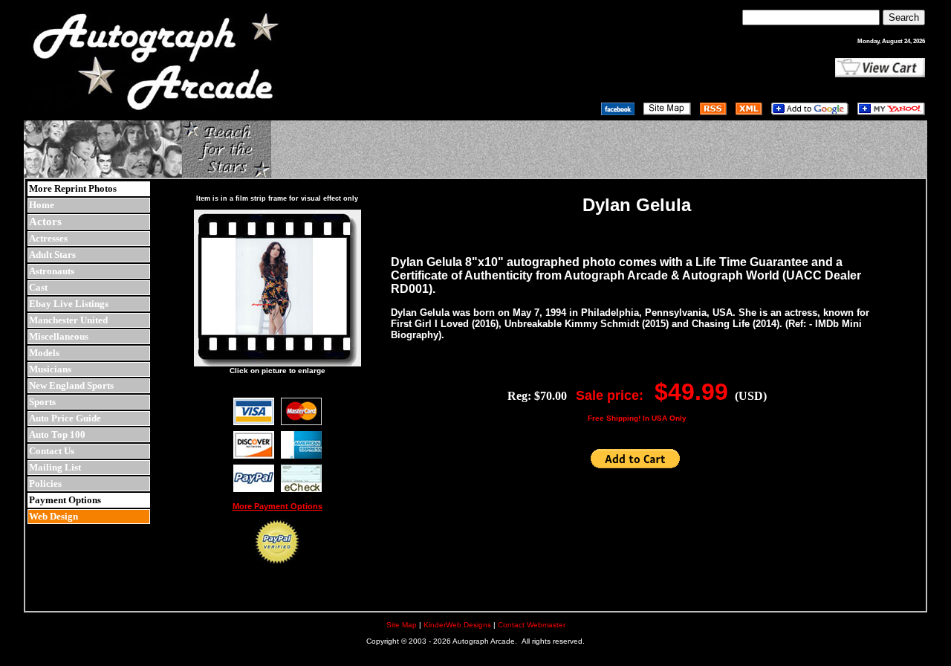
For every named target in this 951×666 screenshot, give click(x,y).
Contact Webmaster (531, 625)
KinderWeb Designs (457, 625)
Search (904, 17)
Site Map (401, 625)
